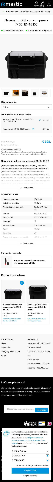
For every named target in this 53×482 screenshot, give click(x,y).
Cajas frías (5, 347)
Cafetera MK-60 (34, 347)
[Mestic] (12, 3)
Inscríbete (41, 410)
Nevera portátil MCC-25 (38, 368)
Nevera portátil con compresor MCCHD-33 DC (12, 307)
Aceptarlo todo (30, 470)
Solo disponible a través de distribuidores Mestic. (12, 320)
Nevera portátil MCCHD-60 (39, 343)
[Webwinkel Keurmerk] (30, 424)
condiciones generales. (23, 395)
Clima (3, 343)
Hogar (3, 355)
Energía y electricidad (10, 351)
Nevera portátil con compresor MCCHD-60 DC (37, 307)
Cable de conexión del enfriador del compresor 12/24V (29, 261)
